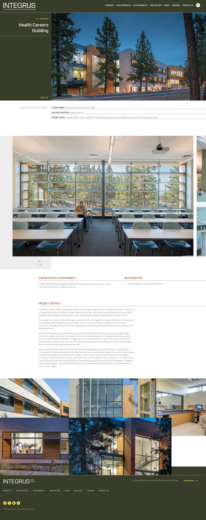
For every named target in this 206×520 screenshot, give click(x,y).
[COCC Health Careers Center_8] (51, 419)
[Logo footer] (19, 480)
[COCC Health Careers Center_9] (120, 419)
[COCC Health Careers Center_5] (51, 379)
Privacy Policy (29, 509)
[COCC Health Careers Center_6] (120, 379)
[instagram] (5, 503)
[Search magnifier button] (198, 5)
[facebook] (9, 503)
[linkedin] (14, 503)
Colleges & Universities (38, 107)
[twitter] (18, 503)
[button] (40, 265)
